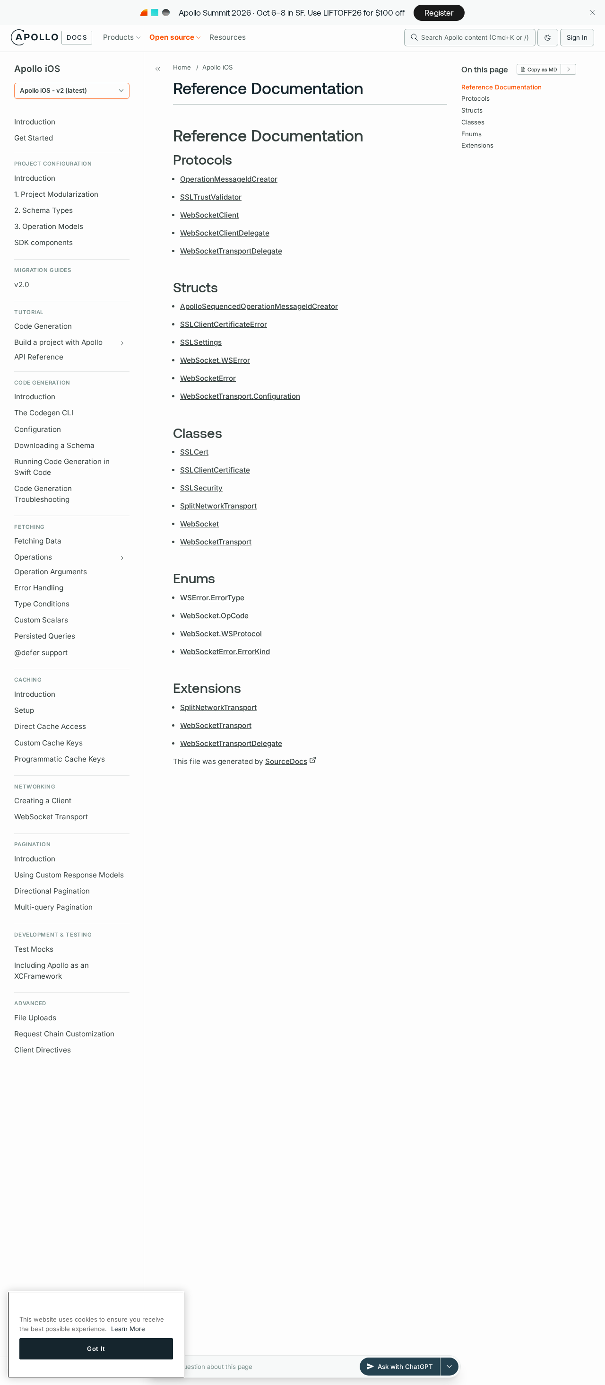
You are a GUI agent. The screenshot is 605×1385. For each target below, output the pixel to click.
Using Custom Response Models (69, 874)
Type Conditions (41, 603)
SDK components (43, 242)
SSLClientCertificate (215, 469)
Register (439, 12)
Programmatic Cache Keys (59, 758)
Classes (472, 122)
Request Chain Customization (64, 1033)
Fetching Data (37, 540)
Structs (472, 110)
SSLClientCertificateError (223, 324)
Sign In (577, 37)
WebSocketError (208, 378)
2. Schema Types (43, 210)
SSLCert (194, 451)
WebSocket (199, 523)
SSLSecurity (201, 487)
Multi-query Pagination (53, 907)
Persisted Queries (44, 635)
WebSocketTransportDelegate (231, 250)
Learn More (128, 1328)
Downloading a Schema (54, 445)
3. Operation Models (48, 226)
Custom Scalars (41, 619)
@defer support (41, 652)
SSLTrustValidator (211, 197)
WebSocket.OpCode (214, 615)
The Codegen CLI (43, 412)
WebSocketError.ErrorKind (225, 651)
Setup (24, 710)
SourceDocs (286, 761)
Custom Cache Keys (48, 742)
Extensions (477, 145)
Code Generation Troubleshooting (43, 494)
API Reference (38, 356)
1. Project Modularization (56, 194)
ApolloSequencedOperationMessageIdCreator (259, 306)
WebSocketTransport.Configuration (240, 396)
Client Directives (42, 1049)
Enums (471, 134)
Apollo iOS (217, 67)
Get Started (33, 137)
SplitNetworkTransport (218, 505)
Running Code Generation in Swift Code (62, 467)
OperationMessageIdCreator (228, 179)
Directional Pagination (52, 890)
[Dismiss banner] (592, 12)
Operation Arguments (50, 571)
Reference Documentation (501, 87)
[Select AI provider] (449, 1367)
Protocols (475, 98)
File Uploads (35, 1017)
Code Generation (43, 326)
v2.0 (21, 284)
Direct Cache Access (50, 726)
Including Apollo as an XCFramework (51, 971)
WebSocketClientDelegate (224, 232)
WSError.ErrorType (212, 597)
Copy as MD (542, 69)
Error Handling (38, 587)
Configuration (37, 429)
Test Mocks (33, 949)
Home (182, 67)
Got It (96, 1348)
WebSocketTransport (215, 541)
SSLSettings (201, 342)
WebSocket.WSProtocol (221, 633)
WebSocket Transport (51, 816)
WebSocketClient (209, 214)
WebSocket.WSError (215, 360)
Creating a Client (42, 800)
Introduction (34, 121)
